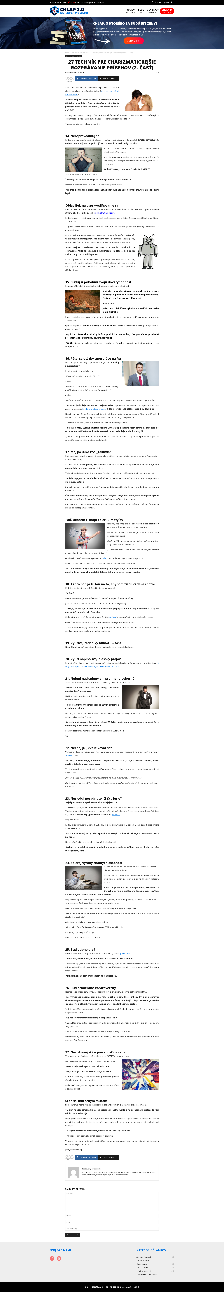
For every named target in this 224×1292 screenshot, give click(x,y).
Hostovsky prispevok (77, 72)
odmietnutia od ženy (104, 212)
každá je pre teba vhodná (94, 409)
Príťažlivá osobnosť (143, 1271)
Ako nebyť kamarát (143, 1257)
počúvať (113, 617)
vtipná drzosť (124, 953)
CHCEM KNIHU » (133, 41)
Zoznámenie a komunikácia (80, 53)
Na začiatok (131, 11)
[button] (171, 2)
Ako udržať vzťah (142, 1260)
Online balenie (141, 1264)
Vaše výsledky (153, 11)
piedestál (116, 814)
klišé (104, 558)
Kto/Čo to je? (167, 11)
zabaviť (68, 755)
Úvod (67, 53)
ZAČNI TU (71, 2)
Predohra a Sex (142, 1267)
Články (141, 11)
